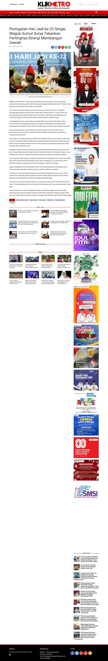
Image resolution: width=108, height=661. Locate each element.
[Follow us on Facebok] (72, 653)
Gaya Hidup (54, 12)
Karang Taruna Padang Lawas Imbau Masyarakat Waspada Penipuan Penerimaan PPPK (89, 593)
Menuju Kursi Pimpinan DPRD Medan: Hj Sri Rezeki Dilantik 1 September (64, 283)
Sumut (29, 12)
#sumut (12, 202)
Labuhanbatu (87, 15)
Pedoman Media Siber (52, 652)
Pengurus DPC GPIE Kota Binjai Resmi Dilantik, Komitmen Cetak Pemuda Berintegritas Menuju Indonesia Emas (85, 576)
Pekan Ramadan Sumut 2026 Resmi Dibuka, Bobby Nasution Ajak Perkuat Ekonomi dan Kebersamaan (28, 222)
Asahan (81, 15)
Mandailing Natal (55, 15)
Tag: (12, 200)
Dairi (16, 15)
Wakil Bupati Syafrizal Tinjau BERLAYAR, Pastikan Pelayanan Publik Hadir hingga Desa (89, 626)
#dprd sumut (33, 200)
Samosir (20, 15)
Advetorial (62, 12)
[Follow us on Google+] (81, 653)
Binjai (5, 15)
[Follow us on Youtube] (86, 653)
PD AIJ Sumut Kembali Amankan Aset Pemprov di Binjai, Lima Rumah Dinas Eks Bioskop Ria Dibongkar (89, 618)
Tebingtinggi (63, 15)
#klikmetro (50, 200)
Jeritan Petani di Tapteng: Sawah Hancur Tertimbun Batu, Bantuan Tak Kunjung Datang (15, 283)
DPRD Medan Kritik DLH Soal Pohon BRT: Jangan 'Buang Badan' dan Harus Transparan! (88, 610)
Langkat (9, 15)
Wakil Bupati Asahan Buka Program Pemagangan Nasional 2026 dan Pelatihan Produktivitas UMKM (31, 267)
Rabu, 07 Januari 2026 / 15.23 (15, 46)
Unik (49, 12)
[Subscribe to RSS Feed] (90, 653)
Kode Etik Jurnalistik (46, 654)
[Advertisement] (86, 526)
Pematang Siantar (46, 15)
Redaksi (42, 652)
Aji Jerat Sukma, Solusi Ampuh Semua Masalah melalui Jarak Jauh (88, 566)
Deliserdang (34, 15)
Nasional (23, 12)
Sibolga (105, 15)
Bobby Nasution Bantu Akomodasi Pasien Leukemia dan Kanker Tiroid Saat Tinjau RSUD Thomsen (90, 585)
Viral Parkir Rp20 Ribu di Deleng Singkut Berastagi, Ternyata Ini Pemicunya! (64, 267)
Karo (13, 15)
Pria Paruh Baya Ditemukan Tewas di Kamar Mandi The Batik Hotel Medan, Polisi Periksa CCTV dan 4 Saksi (89, 559)
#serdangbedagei (59, 200)
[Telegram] (69, 47)
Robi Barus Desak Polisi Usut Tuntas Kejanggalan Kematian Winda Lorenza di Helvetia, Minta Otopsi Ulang (90, 602)
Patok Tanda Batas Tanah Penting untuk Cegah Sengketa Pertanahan (47, 267)
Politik (34, 12)
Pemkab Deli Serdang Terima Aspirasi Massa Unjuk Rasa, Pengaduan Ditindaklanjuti (48, 283)
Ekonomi (44, 12)
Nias (101, 15)
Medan (1, 15)
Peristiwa (17, 12)
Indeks (22, 4)
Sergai (39, 15)
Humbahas (93, 15)
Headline (14, 4)
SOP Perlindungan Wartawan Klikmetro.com (52, 656)
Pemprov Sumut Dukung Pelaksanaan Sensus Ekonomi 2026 (28, 211)
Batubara (28, 15)
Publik (39, 12)
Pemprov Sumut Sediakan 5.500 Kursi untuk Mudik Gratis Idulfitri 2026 (60, 222)
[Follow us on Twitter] (77, 653)
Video (67, 12)
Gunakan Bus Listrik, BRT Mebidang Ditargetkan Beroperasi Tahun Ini (27, 232)
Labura (98, 15)
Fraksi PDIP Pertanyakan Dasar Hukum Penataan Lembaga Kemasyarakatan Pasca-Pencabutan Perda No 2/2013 (16, 268)
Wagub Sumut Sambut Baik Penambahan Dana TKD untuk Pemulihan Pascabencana (58, 233)
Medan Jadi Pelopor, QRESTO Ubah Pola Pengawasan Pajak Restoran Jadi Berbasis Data (31, 283)
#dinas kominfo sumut (22, 200)
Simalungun (76, 15)
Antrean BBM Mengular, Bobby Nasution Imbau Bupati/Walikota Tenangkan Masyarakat (59, 212)
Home (11, 12)
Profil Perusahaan (45, 658)
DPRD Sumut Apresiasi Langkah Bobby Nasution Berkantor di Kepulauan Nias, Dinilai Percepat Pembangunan (85, 636)
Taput (24, 15)
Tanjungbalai (69, 15)
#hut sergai (42, 200)
